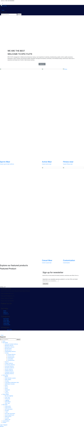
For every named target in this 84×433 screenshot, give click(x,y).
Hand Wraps (8, 401)
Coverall (7, 418)
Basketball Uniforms (9, 347)
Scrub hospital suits (9, 415)
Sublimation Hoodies (10, 384)
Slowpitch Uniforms (9, 367)
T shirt (6, 412)
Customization (6, 324)
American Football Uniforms (11, 344)
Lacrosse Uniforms (9, 366)
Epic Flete (9, 329)
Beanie (6, 376)
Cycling (6, 353)
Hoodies (7, 381)
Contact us (5, 313)
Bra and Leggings (9, 395)
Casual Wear (6, 323)
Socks (6, 388)
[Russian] (79, 0)
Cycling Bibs (10, 358)
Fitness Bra (7, 398)
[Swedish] (82, 0)
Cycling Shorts (10, 357)
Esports (7, 361)
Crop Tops (7, 397)
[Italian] (77, 0)
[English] (71, 0)
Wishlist (2, 426)
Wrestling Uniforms (9, 373)
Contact (4, 422)
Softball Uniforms (9, 370)
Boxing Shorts (8, 350)
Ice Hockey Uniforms (10, 364)
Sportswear (6, 318)
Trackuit (7, 392)
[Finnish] (73, 0)
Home (4, 310)
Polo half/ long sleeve (10, 413)
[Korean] (78, 0)
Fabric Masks (8, 379)
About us (5, 312)
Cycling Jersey (10, 355)
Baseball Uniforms (9, 345)
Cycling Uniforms (11, 354)
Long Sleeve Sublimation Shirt (12, 382)
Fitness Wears (6, 321)
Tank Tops (7, 403)
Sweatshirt (7, 389)
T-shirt (6, 391)
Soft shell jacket (8, 409)
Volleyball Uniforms (9, 372)
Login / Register (3, 424)
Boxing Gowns (8, 348)
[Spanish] (81, 0)
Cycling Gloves (10, 360)
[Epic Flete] (4, 5)
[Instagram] (3, 3)
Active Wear (6, 320)
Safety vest (7, 419)
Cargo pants (8, 406)
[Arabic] (70, 0)
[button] (42, 64)
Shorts (6, 387)
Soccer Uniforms (9, 369)
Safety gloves (8, 416)
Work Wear (5, 404)
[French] (74, 0)
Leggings (7, 400)
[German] (75, 0)
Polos (6, 385)
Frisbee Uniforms (9, 363)
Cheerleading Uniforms (10, 351)
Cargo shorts (8, 407)
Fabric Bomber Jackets (10, 378)
